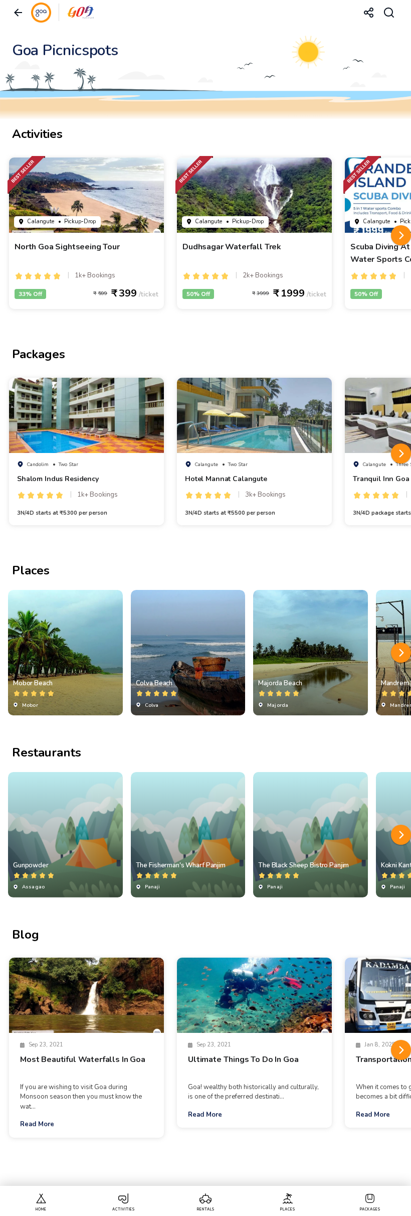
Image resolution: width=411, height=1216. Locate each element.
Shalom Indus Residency (58, 479)
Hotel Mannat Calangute (226, 479)
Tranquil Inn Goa (381, 479)
